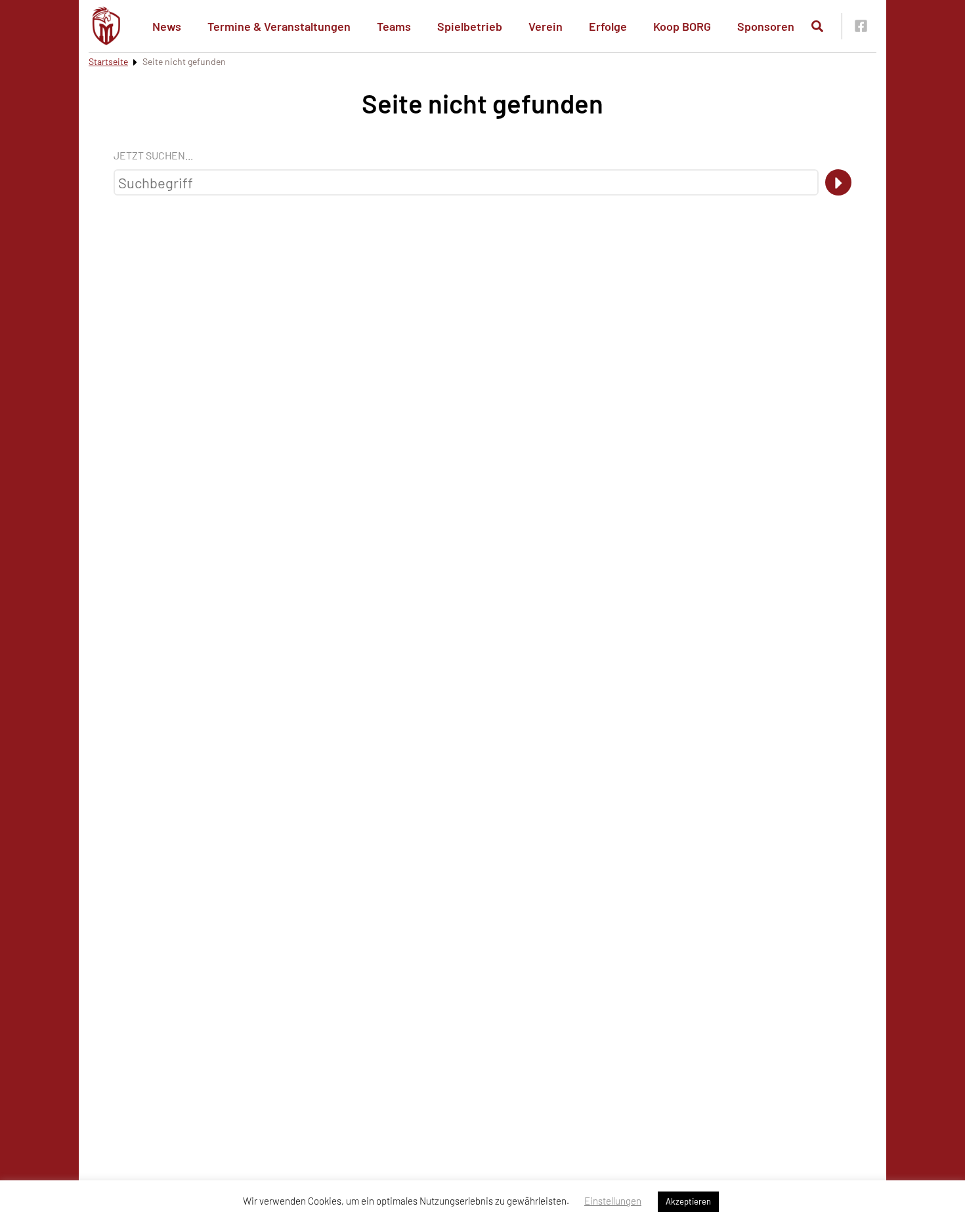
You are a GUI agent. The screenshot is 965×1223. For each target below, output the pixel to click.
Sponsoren (765, 26)
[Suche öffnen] (817, 26)
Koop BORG (682, 26)
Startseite (108, 61)
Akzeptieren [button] (688, 1201)
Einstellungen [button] (612, 1201)
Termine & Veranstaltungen (279, 26)
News (166, 26)
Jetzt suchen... (153, 155)
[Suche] (838, 182)
